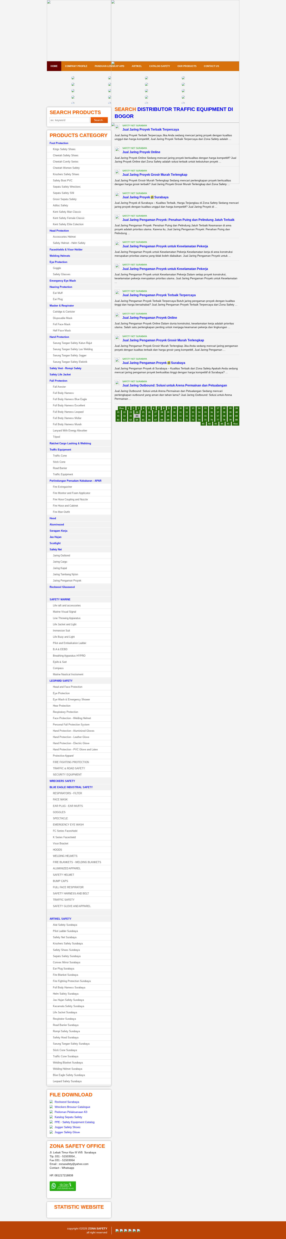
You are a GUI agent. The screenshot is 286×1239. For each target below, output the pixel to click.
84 (222, 423)
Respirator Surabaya (64, 1018)
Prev (121, 408)
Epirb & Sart (60, 661)
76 (212, 420)
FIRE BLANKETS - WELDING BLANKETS (77, 862)
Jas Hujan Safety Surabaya (68, 999)
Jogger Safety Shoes (67, 1127)
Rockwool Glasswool (62, 587)
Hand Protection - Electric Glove (71, 743)
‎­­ (79, 913)
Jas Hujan (55, 537)
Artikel (137, 66)
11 (181, 408)
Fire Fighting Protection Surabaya (72, 981)
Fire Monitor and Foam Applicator (71, 493)
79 (230, 420)
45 (143, 416)
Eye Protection (58, 262)
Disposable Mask (62, 318)
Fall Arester (59, 386)
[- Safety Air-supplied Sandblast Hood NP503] (146, 85)
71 (180, 420)
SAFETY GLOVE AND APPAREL (72, 906)
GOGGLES (59, 812)
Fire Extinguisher (62, 486)
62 (124, 420)
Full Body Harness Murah (67, 424)
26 (149, 412)
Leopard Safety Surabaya (67, 1081)
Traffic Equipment (60, 449)
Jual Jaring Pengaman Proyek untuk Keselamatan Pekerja (165, 246)
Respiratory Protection (65, 711)
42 (124, 416)
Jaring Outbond (61, 555)
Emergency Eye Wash (63, 280)
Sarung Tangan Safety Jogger (69, 355)
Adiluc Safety (60, 205)
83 (216, 423)
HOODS (57, 849)
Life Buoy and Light (64, 636)
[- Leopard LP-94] (146, 97)
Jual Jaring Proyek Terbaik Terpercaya (150, 129)
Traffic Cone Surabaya (65, 1056)
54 (199, 416)
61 (118, 420)
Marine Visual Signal (64, 611)
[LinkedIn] (138, 1231)
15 (205, 408)
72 (187, 420)
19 (230, 408)
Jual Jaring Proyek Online (141, 152)
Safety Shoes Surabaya (66, 949)
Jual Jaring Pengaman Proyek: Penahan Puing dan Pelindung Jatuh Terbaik (178, 219)
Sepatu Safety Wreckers (67, 186)
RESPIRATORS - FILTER (67, 793)
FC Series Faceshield (65, 830)
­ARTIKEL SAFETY (60, 918)
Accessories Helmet (64, 236)
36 (212, 412)
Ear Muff (58, 293)
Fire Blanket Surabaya (65, 974)
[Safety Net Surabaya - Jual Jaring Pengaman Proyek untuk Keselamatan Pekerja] (117, 243)
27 (155, 412)
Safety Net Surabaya (64, 937)
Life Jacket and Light (64, 624)
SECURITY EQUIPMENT (67, 774)
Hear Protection (61, 705)
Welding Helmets (60, 255)
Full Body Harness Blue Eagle (70, 399)
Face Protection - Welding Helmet (72, 718)
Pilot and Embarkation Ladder (69, 643)
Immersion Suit (61, 630)
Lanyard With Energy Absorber (70, 430)
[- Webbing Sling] (109, 97)
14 (199, 408)
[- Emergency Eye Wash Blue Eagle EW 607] (109, 85)
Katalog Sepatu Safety (68, 1117)
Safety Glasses (61, 274)
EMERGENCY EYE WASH (68, 824)
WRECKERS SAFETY (62, 781)
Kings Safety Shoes (64, 149)
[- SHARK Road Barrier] (183, 97)
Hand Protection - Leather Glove (71, 737)
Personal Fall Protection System (71, 724)
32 (187, 412)
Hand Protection (59, 336)
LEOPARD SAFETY (61, 680)
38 (224, 412)
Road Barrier (60, 468)
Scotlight (55, 543)
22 (124, 412)
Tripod (56, 436)
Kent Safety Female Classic (69, 218)
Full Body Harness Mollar (67, 418)
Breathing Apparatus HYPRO (69, 655)
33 (193, 412)
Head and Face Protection (67, 686)
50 (174, 416)
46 (149, 416)
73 (193, 420)
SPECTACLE (60, 818)
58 (224, 416)
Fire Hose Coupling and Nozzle (70, 499)
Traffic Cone (60, 455)
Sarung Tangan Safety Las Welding (73, 349)
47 (155, 416)
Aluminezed (57, 524)
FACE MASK (60, 799)
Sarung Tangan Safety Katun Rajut (72, 343)
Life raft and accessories (67, 605)
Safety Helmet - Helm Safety (69, 242)
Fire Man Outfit (61, 511)
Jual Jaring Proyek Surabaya (145, 197)
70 (174, 420)
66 (149, 420)
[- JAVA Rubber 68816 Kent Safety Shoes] (146, 91)
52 (187, 416)
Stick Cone (59, 461)
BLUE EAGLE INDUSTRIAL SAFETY (71, 787)
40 (236, 412)
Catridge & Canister (64, 311)
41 (118, 416)
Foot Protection (59, 143)
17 (218, 408)
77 (218, 420)
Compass (58, 668)
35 (205, 412)
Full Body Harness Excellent (69, 405)
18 (224, 408)
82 (209, 423)
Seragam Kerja (58, 530)
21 (118, 412)
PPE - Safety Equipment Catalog (75, 1122)
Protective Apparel (63, 755)
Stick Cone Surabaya (65, 1050)
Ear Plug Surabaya (63, 968)
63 (131, 420)
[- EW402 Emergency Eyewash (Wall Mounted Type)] (73, 78)
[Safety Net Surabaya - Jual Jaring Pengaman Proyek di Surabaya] (117, 360)
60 (236, 416)
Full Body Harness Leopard (68, 411)
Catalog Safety (159, 66)
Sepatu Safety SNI (63, 192)
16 (212, 408)
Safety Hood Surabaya (65, 1037)
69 (168, 420)
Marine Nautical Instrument (68, 674)
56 (212, 416)
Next (235, 423)
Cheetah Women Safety (66, 167)
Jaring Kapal (60, 568)
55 (205, 416)
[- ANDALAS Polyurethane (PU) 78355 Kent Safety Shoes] (183, 91)
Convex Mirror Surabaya (66, 962)
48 (162, 416)
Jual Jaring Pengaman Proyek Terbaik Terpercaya (159, 295)
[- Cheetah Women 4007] (109, 78)
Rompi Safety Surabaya (66, 1031)
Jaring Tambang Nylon (65, 574)
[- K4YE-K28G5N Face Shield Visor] (73, 91)
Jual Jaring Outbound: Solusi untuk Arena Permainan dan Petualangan (174, 385)
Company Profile (76, 66)
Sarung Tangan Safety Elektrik (70, 361)
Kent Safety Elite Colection (68, 224)
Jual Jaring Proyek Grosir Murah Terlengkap (154, 174)
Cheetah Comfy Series (65, 161)
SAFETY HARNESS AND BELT (71, 893)
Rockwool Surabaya (67, 1101)
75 (205, 420)
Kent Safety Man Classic (67, 211)
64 (137, 420)
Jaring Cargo (60, 561)
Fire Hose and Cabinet (65, 505)
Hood (53, 518)
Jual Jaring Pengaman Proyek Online (149, 317)
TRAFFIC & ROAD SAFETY (69, 768)
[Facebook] (117, 1231)
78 (224, 420)
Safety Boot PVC (62, 180)
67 (155, 420)
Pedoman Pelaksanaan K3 (71, 1111)
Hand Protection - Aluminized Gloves (73, 730)
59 (230, 416)
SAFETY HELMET (63, 874)
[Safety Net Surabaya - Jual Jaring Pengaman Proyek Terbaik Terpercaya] (117, 292)
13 (193, 408)
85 (228, 423)
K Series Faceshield (64, 837)
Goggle (57, 268)
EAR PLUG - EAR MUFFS (68, 805)
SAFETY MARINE (60, 599)
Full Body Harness (63, 393)
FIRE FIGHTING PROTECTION (71, 762)
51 (180, 416)
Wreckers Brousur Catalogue (72, 1106)
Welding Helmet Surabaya (67, 1068)
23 (131, 412)
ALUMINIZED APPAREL (67, 868)
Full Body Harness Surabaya (69, 987)
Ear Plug (58, 299)
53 (193, 416)
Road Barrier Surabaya (65, 1025)
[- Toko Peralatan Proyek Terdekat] (73, 97)
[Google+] (125, 1231)
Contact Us (211, 66)
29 (168, 412)
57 (218, 416)
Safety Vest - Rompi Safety (65, 368)
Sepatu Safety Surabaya (67, 956)
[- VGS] (109, 91)
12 (187, 408)
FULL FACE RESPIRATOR (68, 887)
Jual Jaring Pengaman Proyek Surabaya (153, 362)
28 (162, 412)
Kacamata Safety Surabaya (68, 1006)
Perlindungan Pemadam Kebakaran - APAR (75, 480)
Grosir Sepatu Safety (65, 199)
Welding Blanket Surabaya (68, 1062)
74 (199, 420)
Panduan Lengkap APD (109, 66)
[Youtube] (130, 1231)
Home (54, 66)
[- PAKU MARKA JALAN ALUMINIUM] (183, 78)
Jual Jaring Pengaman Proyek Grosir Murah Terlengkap (163, 340)
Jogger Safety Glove (67, 1132)
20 (236, 408)
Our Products (187, 66)
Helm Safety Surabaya (65, 993)
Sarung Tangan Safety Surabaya (71, 1043)
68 (162, 420)
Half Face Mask (62, 330)
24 (137, 412)
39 (230, 412)
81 (203, 423)
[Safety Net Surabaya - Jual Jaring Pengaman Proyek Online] (117, 315)
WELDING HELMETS (65, 855)
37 (218, 412)
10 (174, 408)
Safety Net (56, 549)
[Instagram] (134, 1231)
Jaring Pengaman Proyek (67, 580)
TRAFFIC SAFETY (64, 899)
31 (180, 412)
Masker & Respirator (62, 305)
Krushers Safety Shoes (66, 174)
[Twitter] (121, 1231)
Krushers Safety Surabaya (68, 943)
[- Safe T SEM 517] (73, 85)
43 (131, 416)
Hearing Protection (61, 286)
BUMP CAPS (60, 881)
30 (174, 412)
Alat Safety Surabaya (65, 924)
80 (236, 420)
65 (143, 420)
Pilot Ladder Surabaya (65, 931)
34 (199, 412)
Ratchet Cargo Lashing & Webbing (70, 443)
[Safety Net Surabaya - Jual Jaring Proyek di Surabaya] (117, 195)
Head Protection (59, 230)
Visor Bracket (60, 843)
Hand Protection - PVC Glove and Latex (75, 749)
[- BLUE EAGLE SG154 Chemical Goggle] (146, 78)
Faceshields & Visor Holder (66, 249)
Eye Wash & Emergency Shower (71, 699)
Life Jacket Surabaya (65, 1012)
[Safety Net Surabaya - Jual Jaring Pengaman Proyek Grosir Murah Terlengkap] (117, 338)
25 (143, 412)
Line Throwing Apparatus (67, 618)
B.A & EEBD (60, 649)
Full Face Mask (61, 324)
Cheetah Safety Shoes (65, 155)
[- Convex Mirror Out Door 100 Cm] (183, 85)
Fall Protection (58, 380)
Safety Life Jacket (60, 374)
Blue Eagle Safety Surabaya (69, 1075)
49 (168, 416)
